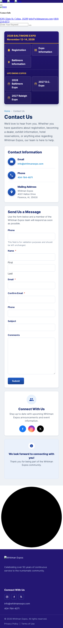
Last (10, 273)
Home (7, 111)
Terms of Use (28, 623)
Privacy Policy (11, 623)
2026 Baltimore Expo (17, 84)
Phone (11, 230)
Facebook (22, 428)
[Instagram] (7, 597)
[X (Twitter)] (21, 597)
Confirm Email (16, 293)
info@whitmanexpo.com (41, 18)
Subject (12, 321)
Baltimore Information (18, 62)
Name (12, 250)
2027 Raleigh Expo (19, 97)
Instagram (31, 428)
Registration (19, 50)
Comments (14, 335)
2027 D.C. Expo (44, 83)
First (10, 262)
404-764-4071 (25, 177)
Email (12, 279)
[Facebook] (14, 597)
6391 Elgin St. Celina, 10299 (14, 18)
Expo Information (45, 50)
